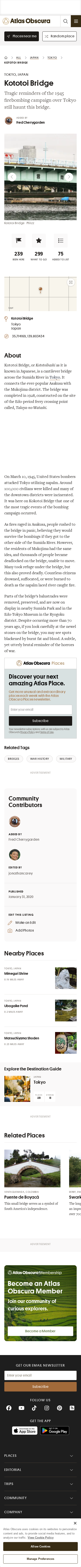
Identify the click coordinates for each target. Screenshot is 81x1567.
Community (15, 1498)
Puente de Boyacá (21, 1197)
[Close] (75, 1523)
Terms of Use (47, 732)
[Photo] (66, 978)
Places (10, 1455)
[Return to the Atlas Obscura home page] (27, 21)
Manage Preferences (40, 1558)
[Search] (65, 21)
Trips (9, 1484)
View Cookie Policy (41, 1537)
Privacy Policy (27, 732)
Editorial (13, 1470)
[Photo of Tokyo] (17, 1089)
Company (13, 1512)
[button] (18, 241)
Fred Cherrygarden (30, 122)
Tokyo (54, 378)
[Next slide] (69, 177)
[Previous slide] (12, 177)
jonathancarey (21, 873)
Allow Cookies (40, 1546)
